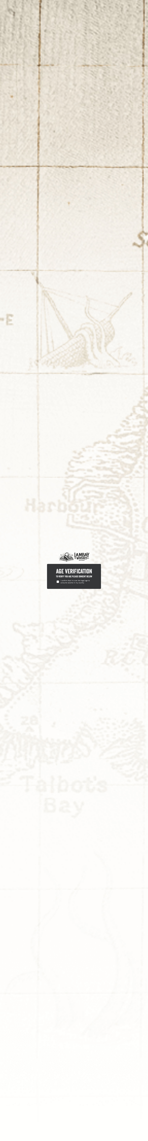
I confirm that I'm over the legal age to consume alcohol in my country (75, 582)
